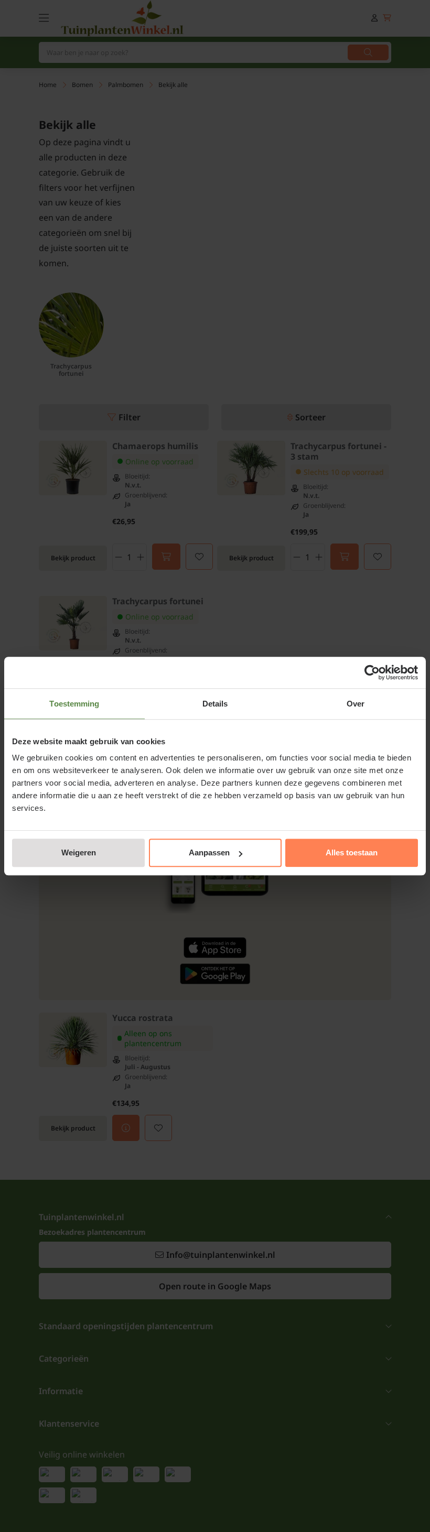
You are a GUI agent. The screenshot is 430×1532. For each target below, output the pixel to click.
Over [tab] (355, 703)
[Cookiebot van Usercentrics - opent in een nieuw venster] (372, 672)
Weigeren (78, 852)
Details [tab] (215, 703)
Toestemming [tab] (74, 703)
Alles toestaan (352, 852)
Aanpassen (209, 852)
